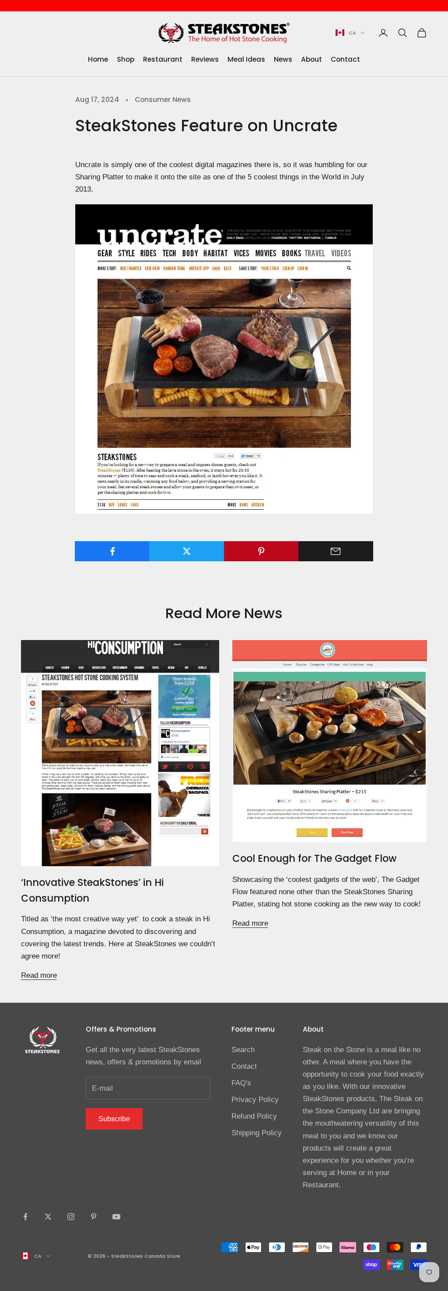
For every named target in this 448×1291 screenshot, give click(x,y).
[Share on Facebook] (112, 551)
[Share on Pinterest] (261, 551)
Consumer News (163, 99)
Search (243, 1050)
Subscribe (114, 1119)
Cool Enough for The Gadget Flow (314, 858)
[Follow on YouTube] (116, 1216)
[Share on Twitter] (187, 551)
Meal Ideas (246, 59)
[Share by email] (336, 551)
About (311, 59)
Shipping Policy (256, 1133)
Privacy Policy (255, 1099)
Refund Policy (254, 1116)
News (283, 59)
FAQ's (241, 1083)
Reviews (205, 59)
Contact (345, 59)
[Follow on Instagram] (70, 1216)
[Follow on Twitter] (48, 1216)
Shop (125, 59)
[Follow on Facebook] (25, 1216)
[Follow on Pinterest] (93, 1216)
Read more (39, 975)
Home (98, 59)
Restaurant (162, 59)
